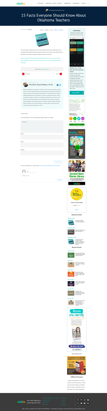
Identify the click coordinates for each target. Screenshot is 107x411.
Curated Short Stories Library (51, 398)
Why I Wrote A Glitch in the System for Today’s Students (80, 264)
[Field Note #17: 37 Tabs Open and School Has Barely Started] (77, 51)
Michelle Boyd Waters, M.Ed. (57, 10)
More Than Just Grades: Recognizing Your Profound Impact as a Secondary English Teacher (80, 303)
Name (22, 133)
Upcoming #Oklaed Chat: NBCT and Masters (80, 231)
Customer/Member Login (79, 408)
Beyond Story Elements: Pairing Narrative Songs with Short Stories (80, 254)
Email (22, 141)
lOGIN (63, 402)
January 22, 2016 (71, 227)
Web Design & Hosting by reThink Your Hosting (62, 408)
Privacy (26, 408)
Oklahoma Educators (45, 69)
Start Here (46, 402)
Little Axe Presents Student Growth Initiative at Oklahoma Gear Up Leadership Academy (80, 242)
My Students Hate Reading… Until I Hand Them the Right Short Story (79, 274)
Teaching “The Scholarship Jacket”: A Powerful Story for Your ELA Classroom (80, 293)
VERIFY (76, 209)
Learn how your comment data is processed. (49, 165)
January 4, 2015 (71, 218)
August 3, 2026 (71, 251)
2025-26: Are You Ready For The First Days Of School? (80, 283)
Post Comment (58, 161)
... (75, 88)
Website (22, 149)
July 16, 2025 (71, 279)
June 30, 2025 (71, 289)
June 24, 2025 (71, 298)
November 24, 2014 (72, 237)
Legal (23, 408)
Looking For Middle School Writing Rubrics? (80, 221)
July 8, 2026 (70, 260)
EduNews (30, 29)
